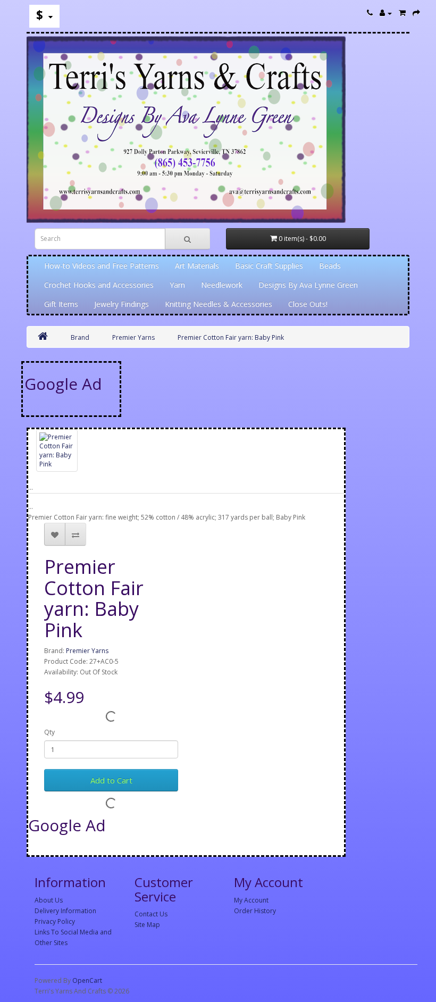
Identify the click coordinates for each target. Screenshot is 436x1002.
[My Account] (386, 13)
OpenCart (87, 980)
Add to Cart (111, 780)
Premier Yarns (133, 337)
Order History (255, 910)
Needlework (221, 285)
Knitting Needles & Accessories (218, 304)
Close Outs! (308, 304)
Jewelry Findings (121, 304)
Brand (80, 337)
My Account (251, 900)
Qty (49, 732)
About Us (49, 900)
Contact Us (151, 913)
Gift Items (61, 304)
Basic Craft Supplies (269, 266)
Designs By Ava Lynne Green (308, 285)
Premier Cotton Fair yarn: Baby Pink (231, 337)
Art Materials (197, 266)
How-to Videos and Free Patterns (101, 266)
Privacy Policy (55, 921)
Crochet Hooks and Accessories (99, 285)
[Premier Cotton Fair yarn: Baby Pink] (57, 450)
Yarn (177, 285)
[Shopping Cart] (402, 13)
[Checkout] (416, 13)
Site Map (147, 924)
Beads (330, 266)
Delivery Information (65, 910)
